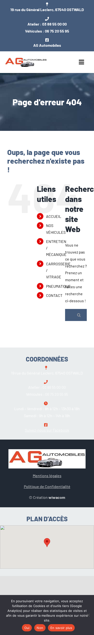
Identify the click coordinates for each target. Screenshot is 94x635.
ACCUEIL (53, 216)
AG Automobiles (47, 45)
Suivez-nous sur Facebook (47, 430)
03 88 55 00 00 (54, 24)
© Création (47, 497)
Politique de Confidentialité (47, 486)
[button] (47, 542)
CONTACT (54, 295)
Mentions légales (47, 475)
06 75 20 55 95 (57, 31)
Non (40, 628)
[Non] (88, 615)
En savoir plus (61, 628)
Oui (27, 628)
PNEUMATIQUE (58, 286)
